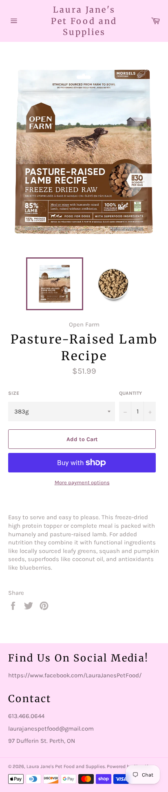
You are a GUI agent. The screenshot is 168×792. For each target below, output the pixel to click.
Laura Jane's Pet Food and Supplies (84, 20)
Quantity (130, 393)
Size (13, 393)
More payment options (82, 482)
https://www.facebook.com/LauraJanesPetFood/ (74, 675)
